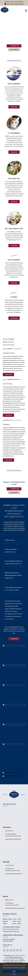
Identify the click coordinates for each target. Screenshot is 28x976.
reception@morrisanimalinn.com (13, 839)
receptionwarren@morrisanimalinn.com (15, 908)
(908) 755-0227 (9, 900)
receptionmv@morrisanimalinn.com (14, 873)
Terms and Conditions (8, 940)
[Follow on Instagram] (17, 950)
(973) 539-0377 (9, 830)
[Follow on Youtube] (10, 950)
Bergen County (18, 957)
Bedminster (12, 957)
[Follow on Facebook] (4, 950)
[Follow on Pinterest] (14, 950)
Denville (7, 962)
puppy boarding (9, 302)
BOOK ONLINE (14, 49)
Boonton (17, 960)
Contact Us (5, 939)
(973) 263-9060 (9, 865)
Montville (16, 4)
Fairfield (11, 962)
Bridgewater (22, 960)
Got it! (14, 971)
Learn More (14, 106)
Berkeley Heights (10, 960)
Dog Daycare (6, 433)
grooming (18, 231)
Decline (14, 974)
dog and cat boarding (18, 429)
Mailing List (21, 1)
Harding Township (18, 962)
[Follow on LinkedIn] (20, 950)
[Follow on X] (7, 950)
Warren (22, 4)
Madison (9, 955)
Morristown (10, 4)
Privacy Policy (12, 939)
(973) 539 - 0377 (15, 45)
